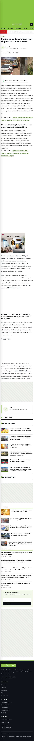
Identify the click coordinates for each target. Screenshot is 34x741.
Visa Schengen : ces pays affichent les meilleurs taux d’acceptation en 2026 (21, 526)
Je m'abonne (7, 604)
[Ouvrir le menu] (31, 24)
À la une (3, 28)
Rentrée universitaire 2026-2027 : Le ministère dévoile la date (21, 534)
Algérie (10, 28)
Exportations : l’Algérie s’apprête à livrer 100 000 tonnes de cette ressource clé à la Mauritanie (20, 544)
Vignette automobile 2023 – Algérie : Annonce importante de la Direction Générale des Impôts (15, 153)
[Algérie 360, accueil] (17, 24)
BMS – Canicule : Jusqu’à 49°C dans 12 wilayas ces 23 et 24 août (21, 510)
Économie (18, 28)
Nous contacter (5, 710)
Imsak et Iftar (4, 725)
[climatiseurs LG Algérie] (17, 243)
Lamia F (8, 47)
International (4, 695)
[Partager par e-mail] (17, 52)
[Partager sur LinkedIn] (13, 52)
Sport (26, 28)
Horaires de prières (6, 719)
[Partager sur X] (9, 52)
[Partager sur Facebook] (6, 52)
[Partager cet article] (2, 52)
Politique (3, 687)
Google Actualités (6, 727)
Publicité (3, 713)
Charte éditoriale (5, 705)
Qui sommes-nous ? (6, 702)
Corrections (4, 707)
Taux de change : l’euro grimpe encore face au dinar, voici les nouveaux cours (21, 519)
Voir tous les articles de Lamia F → (18, 409)
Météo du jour (5, 722)
